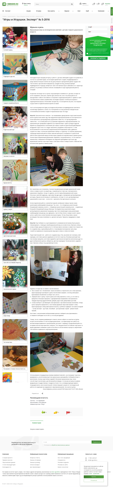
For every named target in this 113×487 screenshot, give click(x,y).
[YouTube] (112, 27)
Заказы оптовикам (35, 460)
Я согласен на (57, 445)
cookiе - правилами (94, 473)
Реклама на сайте (63, 464)
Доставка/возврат (35, 467)
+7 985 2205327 (92, 458)
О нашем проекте (7, 458)
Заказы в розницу (35, 462)
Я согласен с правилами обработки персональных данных (98, 53)
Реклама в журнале (63, 462)
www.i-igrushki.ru (55, 472)
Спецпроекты (61, 460)
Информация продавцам (66, 454)
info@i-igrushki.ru (92, 460)
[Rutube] (112, 29)
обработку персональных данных (61, 445)
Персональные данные (8, 462)
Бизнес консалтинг (63, 467)
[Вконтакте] (112, 35)
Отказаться (94, 480)
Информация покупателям (38, 454)
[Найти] (72, 4)
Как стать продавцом (64, 458)
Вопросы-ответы (35, 458)
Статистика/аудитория (8, 464)
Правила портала (7, 460)
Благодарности (6, 467)
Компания (5, 454)
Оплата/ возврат (35, 464)
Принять (93, 476)
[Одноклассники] (112, 32)
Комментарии (36, 423)
